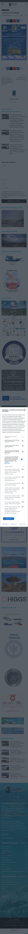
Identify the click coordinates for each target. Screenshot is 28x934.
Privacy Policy (22, 524)
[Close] (25, 410)
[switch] (22, 440)
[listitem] (14, 437)
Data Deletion (5, 524)
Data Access (14, 524)
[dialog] (14, 467)
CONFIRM (8, 518)
